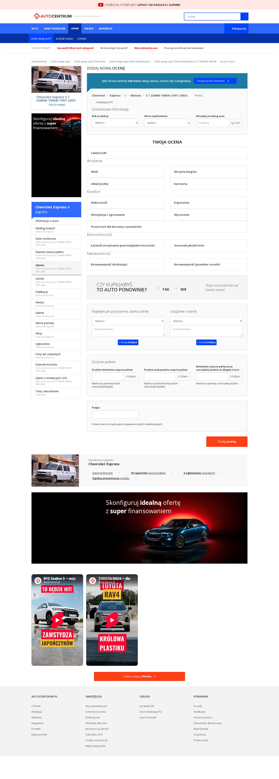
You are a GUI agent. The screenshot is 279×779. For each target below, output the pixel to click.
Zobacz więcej (137, 676)
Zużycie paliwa (64, 38)
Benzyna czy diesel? (97, 728)
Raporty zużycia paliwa (53, 255)
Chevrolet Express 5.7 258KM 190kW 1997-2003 (56, 98)
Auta (35, 28)
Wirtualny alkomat (96, 723)
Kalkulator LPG (94, 734)
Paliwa (88, 28)
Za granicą (200, 734)
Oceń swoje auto (41, 38)
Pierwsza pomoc (203, 717)
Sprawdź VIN (147, 706)
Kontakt (36, 728)
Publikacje (44, 293)
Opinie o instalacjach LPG (53, 381)
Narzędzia (105, 28)
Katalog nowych (45, 229)
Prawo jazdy (201, 740)
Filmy (44, 335)
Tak (165, 289)
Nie (183, 289)
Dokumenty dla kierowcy (208, 723)
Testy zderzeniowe (47, 392)
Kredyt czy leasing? (97, 740)
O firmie (36, 706)
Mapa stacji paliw (95, 746)
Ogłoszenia (44, 345)
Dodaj (227, 441)
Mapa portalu (39, 734)
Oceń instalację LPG (151, 711)
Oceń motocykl (148, 717)
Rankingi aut (93, 717)
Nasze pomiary (44, 324)
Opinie (75, 28)
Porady (198, 706)
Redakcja (37, 711)
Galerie (44, 314)
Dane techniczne (54, 28)
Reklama (37, 717)
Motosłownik (201, 728)
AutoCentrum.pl (52, 16)
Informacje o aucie (47, 221)
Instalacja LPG (105, 102)
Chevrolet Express (50, 207)
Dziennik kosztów (53, 367)
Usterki (81, 38)
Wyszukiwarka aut (96, 706)
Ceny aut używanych (48, 355)
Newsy (44, 303)
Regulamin (38, 723)
